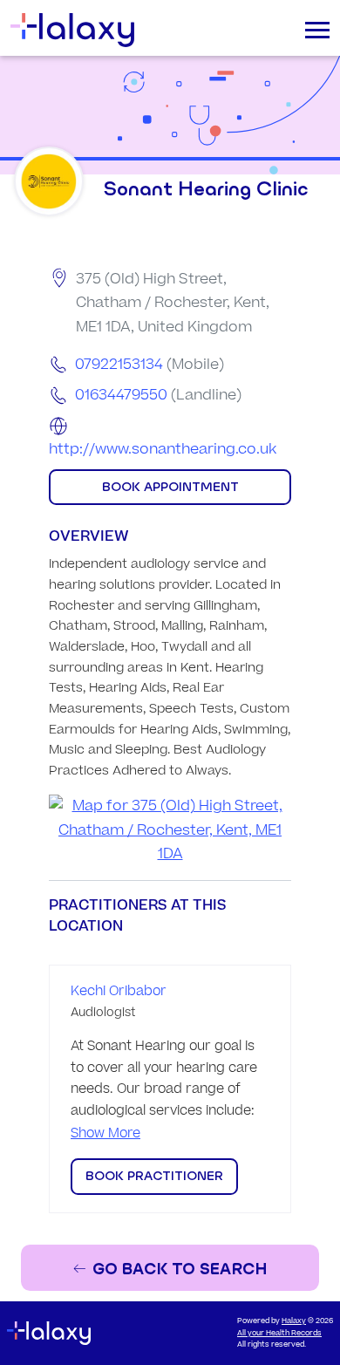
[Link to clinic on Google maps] (170, 830)
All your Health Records (279, 1333)
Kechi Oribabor (119, 991)
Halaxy (294, 1321)
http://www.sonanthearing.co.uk (162, 449)
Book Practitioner (154, 1176)
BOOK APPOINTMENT (170, 487)
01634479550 (121, 395)
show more (105, 1133)
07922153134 (119, 364)
